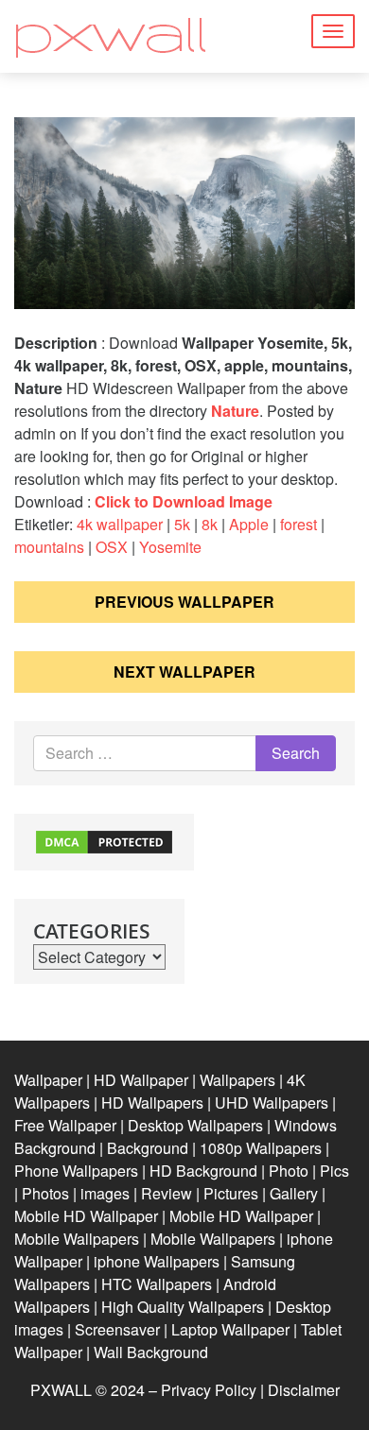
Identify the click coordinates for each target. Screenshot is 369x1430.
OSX (112, 547)
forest (298, 524)
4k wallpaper (120, 524)
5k (182, 524)
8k (210, 524)
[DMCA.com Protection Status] (104, 840)
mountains (49, 547)
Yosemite (170, 547)
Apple (249, 524)
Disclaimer (304, 1390)
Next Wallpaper (184, 671)
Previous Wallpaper (184, 601)
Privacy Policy (208, 1390)
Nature (235, 411)
